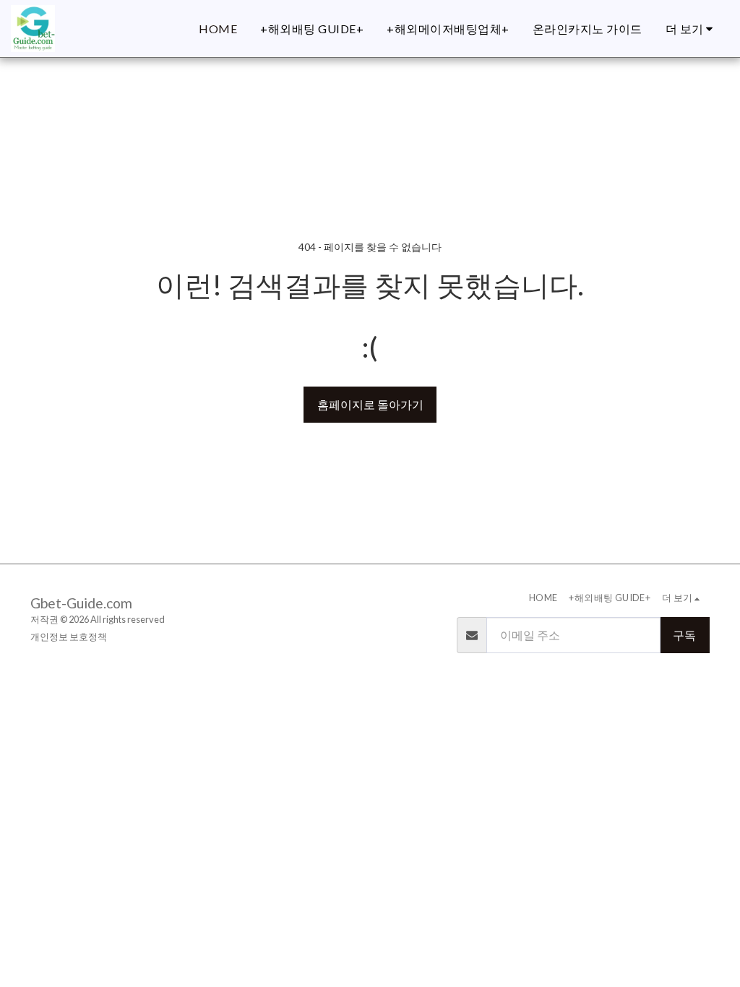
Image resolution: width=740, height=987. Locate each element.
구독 (684, 635)
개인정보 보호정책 (68, 636)
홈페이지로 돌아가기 (370, 404)
